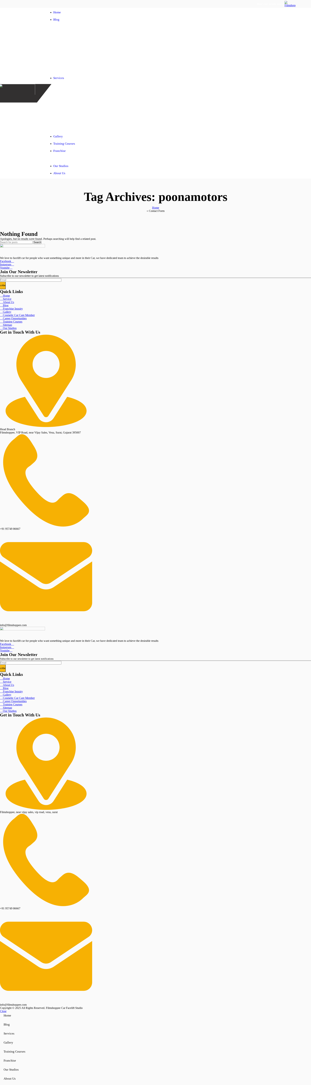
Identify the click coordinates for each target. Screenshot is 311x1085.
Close (3, 1011)
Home (155, 207)
